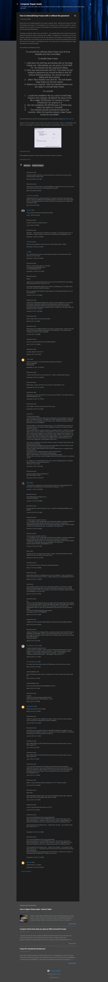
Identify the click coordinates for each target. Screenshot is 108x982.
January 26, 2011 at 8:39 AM (34, 311)
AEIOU (28, 483)
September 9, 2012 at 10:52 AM (35, 832)
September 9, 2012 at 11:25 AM (35, 857)
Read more (72, 924)
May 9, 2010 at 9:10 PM (33, 205)
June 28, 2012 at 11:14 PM (34, 736)
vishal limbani (30, 706)
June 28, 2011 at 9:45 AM (33, 334)
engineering (30, 241)
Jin (27, 251)
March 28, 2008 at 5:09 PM (34, 190)
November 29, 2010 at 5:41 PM (35, 247)
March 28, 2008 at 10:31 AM (34, 179)
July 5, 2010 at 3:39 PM (33, 225)
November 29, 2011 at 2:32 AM (35, 409)
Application (27, 165)
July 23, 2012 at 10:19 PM (33, 800)
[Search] (91, 4)
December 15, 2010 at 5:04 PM (35, 258)
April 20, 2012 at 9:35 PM (33, 640)
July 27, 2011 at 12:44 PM (33, 344)
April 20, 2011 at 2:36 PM (33, 321)
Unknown (29, 862)
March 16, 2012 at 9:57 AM (34, 614)
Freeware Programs (37, 165)
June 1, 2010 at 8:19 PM (33, 215)
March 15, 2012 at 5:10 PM (34, 594)
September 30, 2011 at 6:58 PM (35, 377)
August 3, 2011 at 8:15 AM (34, 354)
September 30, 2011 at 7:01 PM (35, 387)
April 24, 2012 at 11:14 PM (34, 657)
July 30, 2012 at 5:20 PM (33, 810)
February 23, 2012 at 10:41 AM (35, 558)
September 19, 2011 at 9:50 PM (35, 367)
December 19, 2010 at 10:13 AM (35, 271)
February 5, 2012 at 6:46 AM (34, 528)
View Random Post (25, 159)
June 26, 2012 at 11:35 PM (34, 723)
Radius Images (58, 974)
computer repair (31, 195)
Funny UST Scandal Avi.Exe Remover (32, 949)
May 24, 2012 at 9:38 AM (33, 701)
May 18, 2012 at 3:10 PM (33, 678)
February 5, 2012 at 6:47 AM (34, 546)
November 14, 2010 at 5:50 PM (35, 237)
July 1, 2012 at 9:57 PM (33, 747)
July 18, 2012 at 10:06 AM (33, 785)
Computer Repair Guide (31, 4)
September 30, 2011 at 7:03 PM (35, 399)
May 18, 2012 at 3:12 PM (33, 688)
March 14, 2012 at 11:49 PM (34, 579)
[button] (75, 16)
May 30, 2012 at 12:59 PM (33, 711)
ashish (28, 359)
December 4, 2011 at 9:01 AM (35, 466)
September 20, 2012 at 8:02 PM (35, 867)
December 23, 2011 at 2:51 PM (35, 478)
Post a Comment (26, 871)
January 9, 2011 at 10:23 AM (34, 295)
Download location (25, 151)
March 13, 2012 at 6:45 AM (34, 568)
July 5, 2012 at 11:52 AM (33, 775)
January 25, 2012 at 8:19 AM (34, 512)
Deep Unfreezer (66, 119)
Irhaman (29, 210)
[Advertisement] (86, 37)
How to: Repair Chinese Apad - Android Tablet (36, 909)
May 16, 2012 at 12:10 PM (33, 667)
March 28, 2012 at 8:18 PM (34, 624)
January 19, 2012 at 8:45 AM (34, 501)
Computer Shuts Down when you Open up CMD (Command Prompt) (43, 929)
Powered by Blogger (55, 971)
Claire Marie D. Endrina (33, 645)
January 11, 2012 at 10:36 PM (35, 489)
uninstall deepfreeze (32, 661)
